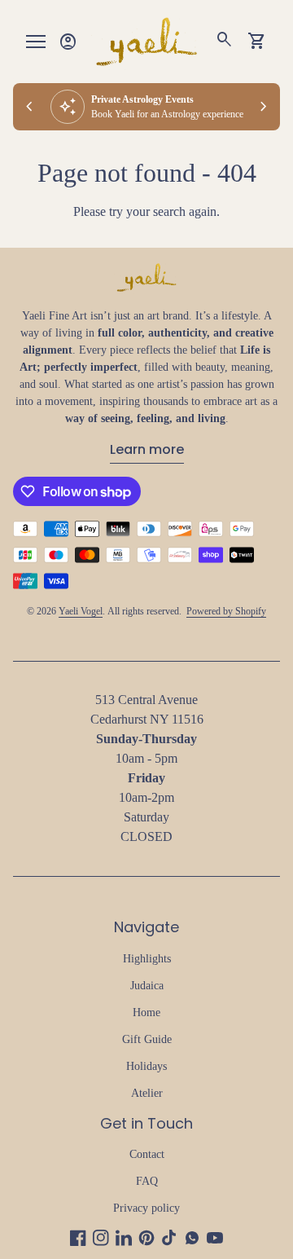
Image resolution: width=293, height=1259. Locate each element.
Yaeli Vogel (81, 611)
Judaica (147, 985)
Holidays (146, 1066)
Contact (146, 1154)
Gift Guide (147, 1039)
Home (146, 1012)
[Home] (146, 40)
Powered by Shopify (226, 611)
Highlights (147, 959)
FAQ (147, 1181)
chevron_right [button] (263, 107)
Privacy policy (146, 1208)
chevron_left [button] (29, 107)
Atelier (147, 1093)
